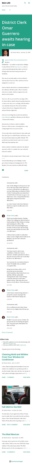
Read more (26, 377)
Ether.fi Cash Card (10, 343)
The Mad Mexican (10, 434)
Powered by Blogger (17, 461)
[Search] (25, 3)
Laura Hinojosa (6, 117)
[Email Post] (3, 170)
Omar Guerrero (18, 67)
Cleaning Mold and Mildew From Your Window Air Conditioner (15, 357)
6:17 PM (9, 285)
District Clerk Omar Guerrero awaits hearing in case (16, 33)
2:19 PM (9, 299)
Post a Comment (7, 332)
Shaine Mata (11, 215)
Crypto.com (22, 345)
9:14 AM (9, 328)
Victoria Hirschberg (19, 60)
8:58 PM (9, 210)
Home (3, 10)
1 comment (10, 377)
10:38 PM (9, 243)
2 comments (11, 452)
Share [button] (26, 170)
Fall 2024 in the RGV (11, 407)
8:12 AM (9, 312)
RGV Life (6, 3)
